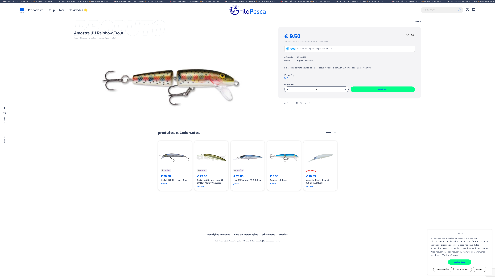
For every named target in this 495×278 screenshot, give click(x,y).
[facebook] (293, 103)
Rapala (300, 60)
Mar (61, 10)
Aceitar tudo (459, 262)
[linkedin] (297, 103)
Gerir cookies (462, 269)
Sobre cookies (443, 269)
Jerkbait (114, 38)
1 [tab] (328, 132)
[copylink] (309, 103)
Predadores (35, 10)
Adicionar (382, 89)
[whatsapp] (305, 103)
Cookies (283, 234)
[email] (301, 103)
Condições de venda (218, 234)
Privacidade (268, 234)
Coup (51, 10)
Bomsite (277, 241)
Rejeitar (479, 269)
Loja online (83, 38)
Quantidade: (289, 84)
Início (76, 38)
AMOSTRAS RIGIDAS (104, 38)
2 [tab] (335, 132)
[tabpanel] (175, 166)
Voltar (418, 21)
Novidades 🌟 (78, 10)
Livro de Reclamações (246, 234)
